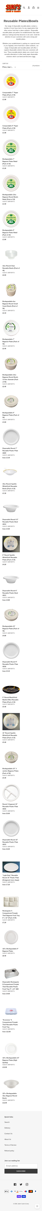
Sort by (5, 63)
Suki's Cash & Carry (23, 1203)
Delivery (7, 1128)
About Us (7, 1139)
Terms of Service (10, 1145)
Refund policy (9, 1151)
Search (7, 1122)
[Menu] (38, 7)
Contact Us (8, 1133)
